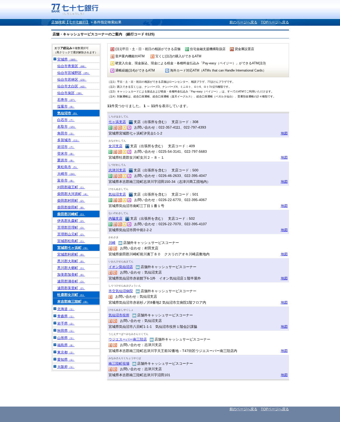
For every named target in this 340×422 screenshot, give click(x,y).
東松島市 (67, 167)
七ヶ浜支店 (117, 122)
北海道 (66, 309)
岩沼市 (66, 147)
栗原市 (66, 160)
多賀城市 (68, 140)
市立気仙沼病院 (121, 291)
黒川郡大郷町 (71, 268)
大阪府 (66, 367)
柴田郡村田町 (71, 201)
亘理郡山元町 (71, 234)
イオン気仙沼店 (121, 267)
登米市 (66, 153)
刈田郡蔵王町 (71, 187)
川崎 (112, 243)
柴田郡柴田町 (71, 207)
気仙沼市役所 (119, 315)
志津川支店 (117, 170)
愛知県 (66, 359)
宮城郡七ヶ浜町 (73, 248)
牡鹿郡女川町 (71, 295)
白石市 (66, 120)
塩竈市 (66, 106)
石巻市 (66, 100)
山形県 (66, 338)
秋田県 (66, 331)
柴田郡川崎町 (71, 214)
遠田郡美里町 (71, 288)
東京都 (66, 352)
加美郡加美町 (71, 275)
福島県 (66, 345)
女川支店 (115, 146)
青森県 (66, 316)
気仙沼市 (67, 113)
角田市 (66, 133)
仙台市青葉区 (72, 66)
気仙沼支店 (117, 194)
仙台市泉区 (70, 93)
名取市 (66, 127)
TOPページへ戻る (275, 22)
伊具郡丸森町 (71, 221)
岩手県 (66, 323)
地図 (284, 133)
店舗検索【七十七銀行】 (70, 22)
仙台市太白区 (72, 86)
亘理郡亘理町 (71, 227)
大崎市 (66, 174)
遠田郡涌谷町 (71, 281)
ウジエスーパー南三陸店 (128, 339)
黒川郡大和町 (71, 261)
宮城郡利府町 (71, 254)
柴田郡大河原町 (73, 194)
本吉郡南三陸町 (73, 301)
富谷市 (66, 180)
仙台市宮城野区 (73, 73)
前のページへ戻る (243, 22)
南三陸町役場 (119, 363)
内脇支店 (115, 218)
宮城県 (67, 59)
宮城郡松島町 (71, 241)
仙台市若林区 (72, 79)
